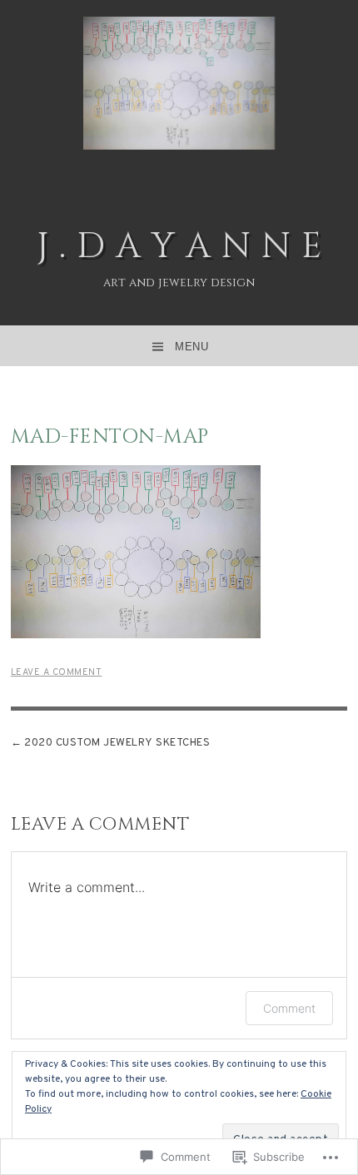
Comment (289, 1008)
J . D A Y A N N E (179, 246)
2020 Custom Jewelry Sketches (117, 743)
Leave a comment (56, 672)
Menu (191, 346)
